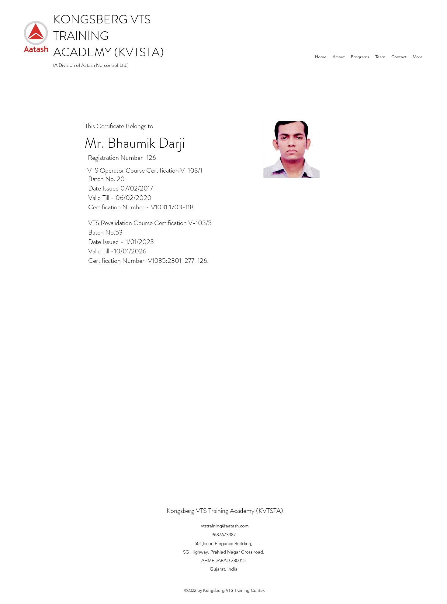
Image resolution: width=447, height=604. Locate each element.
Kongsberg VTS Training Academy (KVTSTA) (225, 510)
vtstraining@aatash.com (225, 526)
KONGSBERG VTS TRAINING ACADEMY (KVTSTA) (108, 36)
